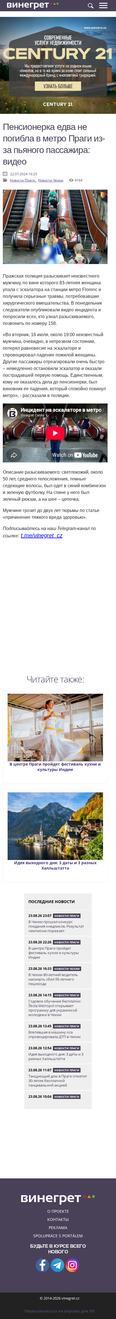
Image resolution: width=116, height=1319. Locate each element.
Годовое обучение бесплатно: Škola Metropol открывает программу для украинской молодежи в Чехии (54, 1008)
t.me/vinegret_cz (42, 535)
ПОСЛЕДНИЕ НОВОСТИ (51, 901)
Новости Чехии (50, 180)
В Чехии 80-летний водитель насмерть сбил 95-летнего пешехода (53, 979)
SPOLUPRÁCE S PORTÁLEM (58, 1235)
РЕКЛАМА (58, 1227)
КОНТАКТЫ (58, 1219)
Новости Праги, (23, 180)
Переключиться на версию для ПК (59, 1311)
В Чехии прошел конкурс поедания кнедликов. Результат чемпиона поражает (56, 926)
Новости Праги (66, 916)
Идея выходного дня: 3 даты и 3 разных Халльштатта (55, 865)
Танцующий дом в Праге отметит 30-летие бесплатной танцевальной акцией (57, 1081)
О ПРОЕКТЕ (58, 1211)
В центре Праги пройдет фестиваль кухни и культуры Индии (55, 766)
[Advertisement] (58, 608)
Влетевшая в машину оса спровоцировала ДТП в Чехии (54, 1034)
